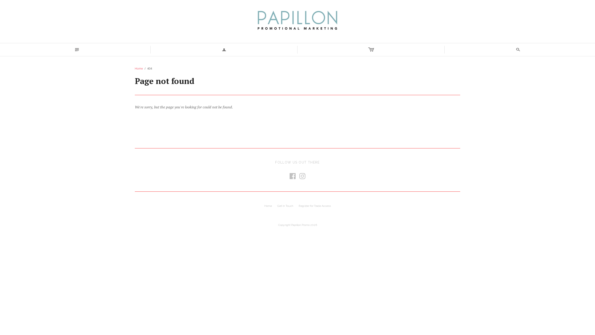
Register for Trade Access (315, 206)
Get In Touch (285, 206)
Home (139, 68)
